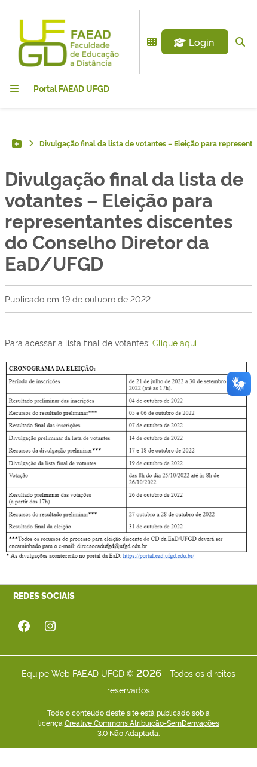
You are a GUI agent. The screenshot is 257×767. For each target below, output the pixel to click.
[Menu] (14, 88)
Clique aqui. (175, 342)
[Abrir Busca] (240, 42)
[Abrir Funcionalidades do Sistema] (151, 41)
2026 (148, 672)
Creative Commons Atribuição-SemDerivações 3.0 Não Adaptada (142, 728)
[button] (194, 41)
